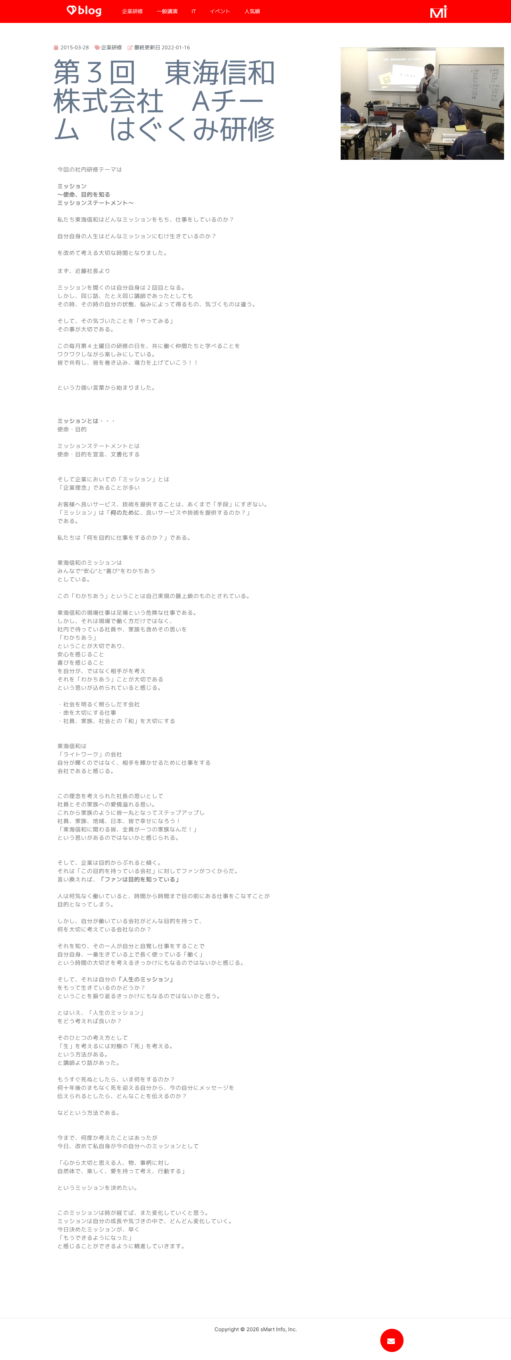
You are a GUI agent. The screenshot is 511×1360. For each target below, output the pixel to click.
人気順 (252, 11)
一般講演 (167, 11)
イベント (220, 11)
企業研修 (132, 11)
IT (194, 11)
